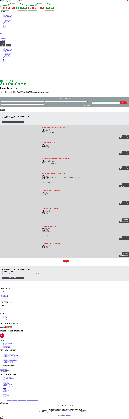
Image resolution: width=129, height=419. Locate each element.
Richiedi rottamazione (7, 16)
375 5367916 (13, 1)
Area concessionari (7, 347)
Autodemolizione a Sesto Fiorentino (10, 355)
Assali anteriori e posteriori (8, 378)
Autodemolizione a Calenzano (9, 356)
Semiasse (5, 391)
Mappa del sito (6, 321)
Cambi (4, 379)
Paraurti (4, 389)
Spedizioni (5, 317)
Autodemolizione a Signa (8, 362)
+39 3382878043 (3, 369)
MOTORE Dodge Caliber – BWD (49, 226)
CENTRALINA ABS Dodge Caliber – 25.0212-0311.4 (53, 173)
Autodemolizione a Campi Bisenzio (10, 357)
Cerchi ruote (5, 382)
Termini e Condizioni (22, 400)
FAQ (4, 25)
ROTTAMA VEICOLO (13, 277)
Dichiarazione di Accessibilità (32, 400)
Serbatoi (4, 392)
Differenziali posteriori (7, 384)
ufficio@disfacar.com (4, 298)
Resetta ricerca (87, 105)
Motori (4, 388)
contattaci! (69, 415)
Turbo (4, 397)
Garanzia (5, 318)
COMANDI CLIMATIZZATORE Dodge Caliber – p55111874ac (55, 127)
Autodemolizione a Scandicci (9, 352)
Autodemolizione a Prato (8, 361)
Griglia (2, 109)
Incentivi (7, 21)
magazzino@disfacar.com (5, 299)
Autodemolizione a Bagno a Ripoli (10, 360)
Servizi (4, 17)
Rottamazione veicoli (7, 343)
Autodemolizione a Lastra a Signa (10, 359)
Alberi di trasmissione (7, 377)
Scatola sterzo (6, 390)
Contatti (4, 26)
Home (4, 14)
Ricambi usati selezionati (8, 344)
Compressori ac (6, 383)
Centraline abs (6, 380)
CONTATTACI (13, 122)
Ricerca (123, 102)
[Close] (4, 11)
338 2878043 (14, 0)
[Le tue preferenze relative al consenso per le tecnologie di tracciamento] (2, 416)
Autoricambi (8, 19)
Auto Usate (7, 22)
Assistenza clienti (6, 346)
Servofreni (5, 394)
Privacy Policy (9, 400)
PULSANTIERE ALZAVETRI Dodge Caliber (51, 243)
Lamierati (5, 385)
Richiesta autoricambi (7, 15)
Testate (4, 396)
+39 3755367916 (3, 371)
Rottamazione (8, 20)
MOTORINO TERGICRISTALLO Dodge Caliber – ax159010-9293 (56, 158)
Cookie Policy (15, 400)
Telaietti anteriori (6, 395)
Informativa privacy (7, 319)
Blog (4, 27)
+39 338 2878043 (4, 296)
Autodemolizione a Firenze (8, 354)
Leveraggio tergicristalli (8, 386)
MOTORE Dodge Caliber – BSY (49, 142)
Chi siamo (5, 23)
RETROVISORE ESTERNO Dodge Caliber (51, 190)
